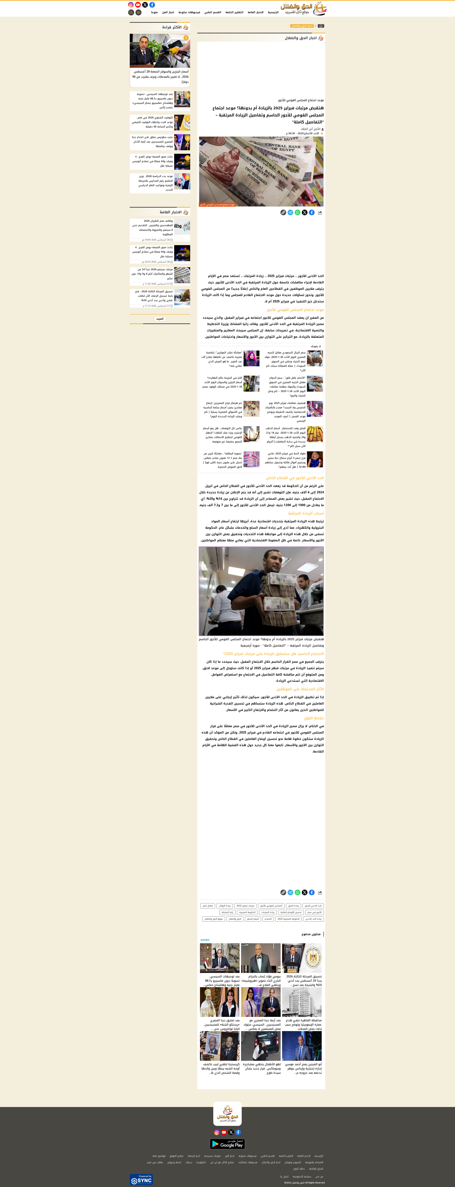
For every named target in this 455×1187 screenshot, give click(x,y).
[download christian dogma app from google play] (227, 1144)
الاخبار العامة (256, 12)
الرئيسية (273, 12)
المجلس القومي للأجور (271, 906)
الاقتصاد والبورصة (314, 1162)
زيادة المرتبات (267, 912)
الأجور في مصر (314, 912)
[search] (131, 12)
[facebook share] (312, 212)
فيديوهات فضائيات (247, 1162)
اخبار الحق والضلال (302, 26)
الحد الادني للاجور (313, 906)
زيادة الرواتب (225, 906)
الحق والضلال (235, 919)
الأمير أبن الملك (311, 129)
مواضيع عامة (159, 1156)
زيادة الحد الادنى (314, 919)
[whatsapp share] (297, 212)
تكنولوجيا (201, 1162)
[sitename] (227, 1113)
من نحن (319, 1176)
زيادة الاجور (293, 906)
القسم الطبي (212, 12)
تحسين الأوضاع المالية (290, 912)
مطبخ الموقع (176, 1156)
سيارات (188, 1162)
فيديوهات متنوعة (189, 12)
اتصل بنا (284, 1176)
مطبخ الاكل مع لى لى (222, 1162)
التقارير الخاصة (234, 12)
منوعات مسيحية (212, 1156)
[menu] (138, 12)
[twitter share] (304, 212)
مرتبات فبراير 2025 (245, 906)
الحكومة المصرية (247, 912)
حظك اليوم (299, 1168)
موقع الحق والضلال (214, 919)
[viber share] (290, 212)
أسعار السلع (253, 919)
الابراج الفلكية (316, 1168)
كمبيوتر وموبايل (293, 1162)
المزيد (160, 318)
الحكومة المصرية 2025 (288, 919)
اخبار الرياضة (194, 1156)
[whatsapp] (283, 212)
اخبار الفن (168, 12)
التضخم (268, 919)
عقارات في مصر (155, 1162)
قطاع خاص (208, 906)
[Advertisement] (261, 70)
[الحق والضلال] (321, 26)
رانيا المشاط (227, 912)
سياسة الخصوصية (302, 1176)
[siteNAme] (304, 9)
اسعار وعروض (174, 1162)
